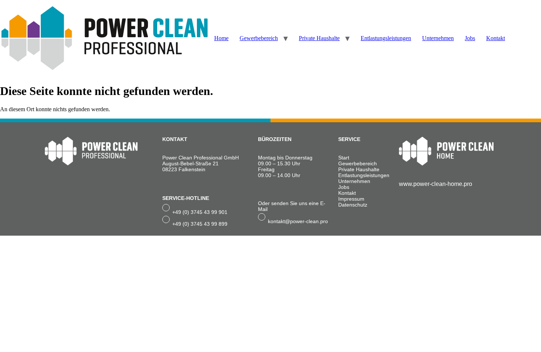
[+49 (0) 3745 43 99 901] (166, 207)
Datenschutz (352, 205)
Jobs (470, 38)
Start (343, 158)
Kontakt (495, 38)
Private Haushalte (319, 38)
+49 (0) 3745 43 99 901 (199, 212)
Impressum (351, 199)
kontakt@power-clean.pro (298, 221)
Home (221, 38)
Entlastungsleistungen (386, 38)
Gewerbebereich (259, 38)
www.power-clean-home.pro (435, 184)
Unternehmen (438, 38)
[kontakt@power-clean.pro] (261, 217)
